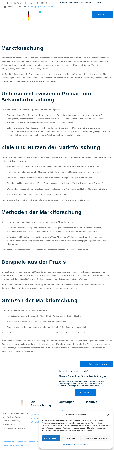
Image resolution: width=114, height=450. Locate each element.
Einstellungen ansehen (95, 438)
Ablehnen (70, 438)
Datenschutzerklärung (82, 445)
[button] (108, 414)
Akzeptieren (51, 438)
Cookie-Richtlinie (66, 445)
